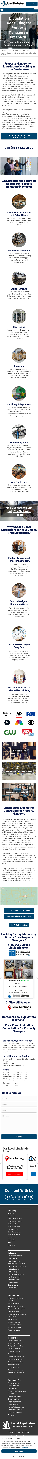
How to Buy (12, 1237)
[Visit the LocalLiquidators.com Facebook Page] (7, 1197)
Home (4, 50)
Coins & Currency (13, 1367)
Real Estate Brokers (14, 1396)
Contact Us (11, 1245)
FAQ (9, 1242)
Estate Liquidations (14, 1340)
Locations (11, 50)
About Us (11, 1213)
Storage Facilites (13, 1399)
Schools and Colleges (15, 1327)
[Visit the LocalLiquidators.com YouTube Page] (24, 1197)
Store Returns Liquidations (17, 1314)
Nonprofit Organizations (16, 1407)
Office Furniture (13, 1301)
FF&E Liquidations (14, 1303)
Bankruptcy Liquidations (16, 1356)
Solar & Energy (12, 1272)
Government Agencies (15, 1410)
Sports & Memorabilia (15, 1351)
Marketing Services (14, 1224)
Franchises (11, 1415)
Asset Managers (13, 1388)
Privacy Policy (25, 1447)
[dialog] (19, 1447)
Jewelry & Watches (14, 1348)
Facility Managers (13, 1386)
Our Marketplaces (13, 1229)
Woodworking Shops (15, 1325)
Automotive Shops (14, 1322)
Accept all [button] (19, 1451)
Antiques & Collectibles (15, 1346)
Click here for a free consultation (19, 136)
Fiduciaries (11, 1394)
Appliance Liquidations (15, 1362)
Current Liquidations (14, 1232)
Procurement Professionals (17, 1391)
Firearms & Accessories (16, 1372)
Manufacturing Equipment (16, 1263)
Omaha (26, 50)
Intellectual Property (14, 1279)
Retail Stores (12, 1317)
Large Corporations (14, 1401)
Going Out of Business (15, 1412)
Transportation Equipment (16, 1309)
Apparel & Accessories (15, 1370)
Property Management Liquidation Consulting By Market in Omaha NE (18, 53)
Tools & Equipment (14, 1364)
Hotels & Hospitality (14, 1277)
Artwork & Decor (13, 1354)
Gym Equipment (13, 1319)
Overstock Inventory (14, 1311)
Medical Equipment (14, 1269)
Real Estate (12, 1287)
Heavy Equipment (14, 1261)
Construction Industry (15, 1256)
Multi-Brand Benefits (15, 1221)
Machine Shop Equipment (16, 1274)
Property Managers (14, 1383)
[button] (19, 1456)
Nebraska (19, 50)
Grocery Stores (13, 1282)
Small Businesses (13, 1404)
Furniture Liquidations (15, 1359)
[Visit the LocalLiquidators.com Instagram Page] (13, 1197)
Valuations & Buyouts (15, 1218)
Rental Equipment (14, 1330)
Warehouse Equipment (15, 1306)
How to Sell (11, 1240)
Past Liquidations (14, 1234)
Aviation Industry (13, 1258)
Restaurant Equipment (15, 1298)
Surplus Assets (13, 1285)
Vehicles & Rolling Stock (16, 1343)
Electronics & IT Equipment (17, 1266)
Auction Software (14, 1226)
